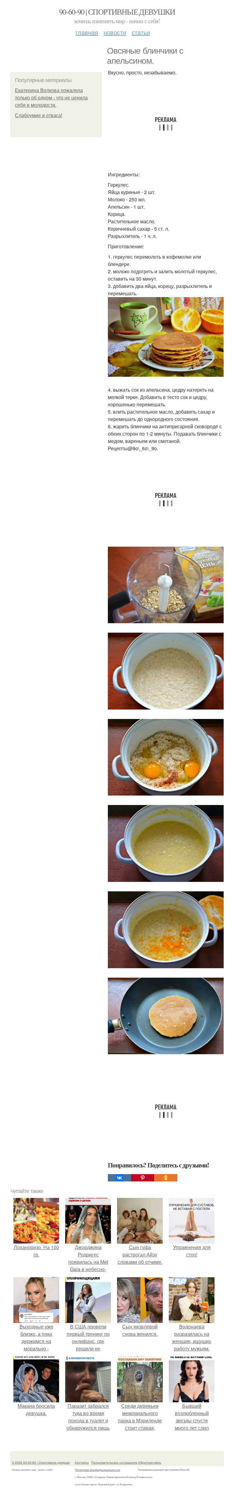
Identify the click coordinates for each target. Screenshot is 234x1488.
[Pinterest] (142, 1177)
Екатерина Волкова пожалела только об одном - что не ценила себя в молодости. (51, 98)
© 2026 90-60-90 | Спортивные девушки (41, 1462)
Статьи (141, 32)
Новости (115, 32)
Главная (87, 32)
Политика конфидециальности (97, 1470)
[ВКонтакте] (119, 1177)
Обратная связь (149, 1462)
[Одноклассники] (165, 1177)
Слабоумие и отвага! (38, 115)
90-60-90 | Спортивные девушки (117, 11)
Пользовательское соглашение (114, 1462)
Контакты (82, 1462)
